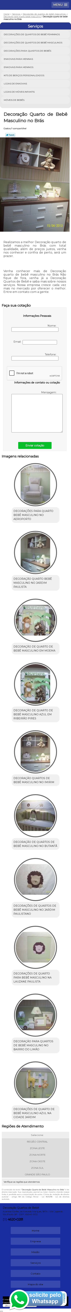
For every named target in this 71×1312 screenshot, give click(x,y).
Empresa (35, 1241)
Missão (35, 1252)
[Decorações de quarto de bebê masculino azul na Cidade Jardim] (35, 1081)
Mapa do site (35, 1284)
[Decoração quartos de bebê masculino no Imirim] (35, 750)
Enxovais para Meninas (18, 59)
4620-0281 (15, 1219)
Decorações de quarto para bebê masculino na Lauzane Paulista (32, 977)
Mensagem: (49, 392)
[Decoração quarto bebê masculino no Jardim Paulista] (35, 551)
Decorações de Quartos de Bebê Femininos (32, 34)
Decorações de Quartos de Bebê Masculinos (33, 42)
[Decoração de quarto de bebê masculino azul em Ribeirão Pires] (35, 683)
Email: (18, 341)
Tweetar (10, 135)
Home (35, 1230)
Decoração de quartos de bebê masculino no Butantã (35, 844)
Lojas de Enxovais (15, 83)
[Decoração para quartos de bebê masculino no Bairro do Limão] (35, 1014)
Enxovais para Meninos (18, 67)
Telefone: (51, 354)
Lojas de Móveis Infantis (19, 91)
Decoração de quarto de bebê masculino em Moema (34, 648)
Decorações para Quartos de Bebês (27, 50)
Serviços (35, 26)
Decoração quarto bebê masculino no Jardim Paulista (32, 582)
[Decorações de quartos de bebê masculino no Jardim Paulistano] (35, 878)
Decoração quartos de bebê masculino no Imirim (33, 780)
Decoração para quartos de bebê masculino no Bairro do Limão (33, 1045)
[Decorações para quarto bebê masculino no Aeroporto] (35, 483)
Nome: (52, 325)
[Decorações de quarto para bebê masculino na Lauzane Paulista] (35, 946)
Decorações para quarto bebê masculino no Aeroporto (33, 515)
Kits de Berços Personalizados (24, 75)
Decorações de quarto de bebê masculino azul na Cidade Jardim (34, 1113)
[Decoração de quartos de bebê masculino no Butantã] (35, 814)
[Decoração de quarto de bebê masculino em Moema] (35, 619)
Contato (35, 1273)
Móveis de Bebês (14, 100)
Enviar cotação (34, 445)
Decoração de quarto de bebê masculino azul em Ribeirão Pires (33, 714)
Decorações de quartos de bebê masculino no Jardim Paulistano (34, 909)
